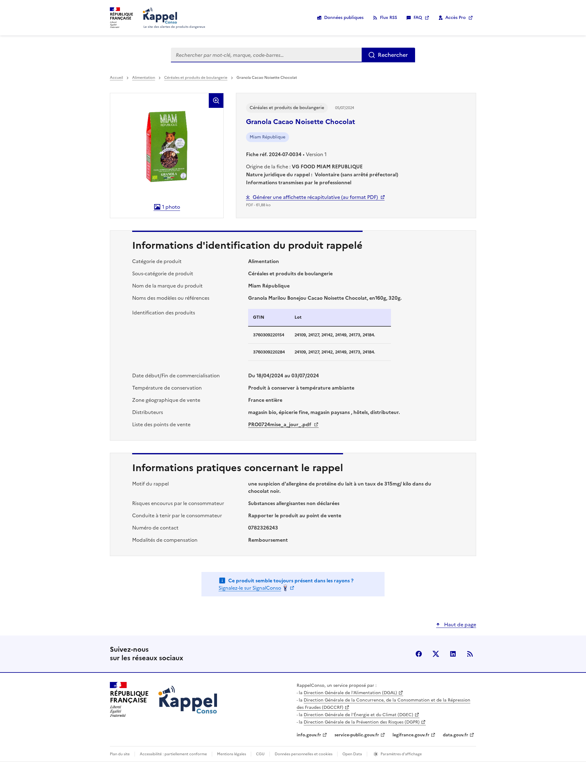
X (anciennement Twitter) (436, 654)
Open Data (352, 754)
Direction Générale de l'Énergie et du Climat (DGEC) (358, 715)
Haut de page (459, 624)
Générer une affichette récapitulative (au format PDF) (315, 197)
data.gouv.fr (455, 735)
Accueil (116, 77)
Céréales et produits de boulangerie (195, 77)
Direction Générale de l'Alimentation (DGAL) (350, 693)
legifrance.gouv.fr (410, 735)
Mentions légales (231, 754)
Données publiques (344, 17)
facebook (419, 654)
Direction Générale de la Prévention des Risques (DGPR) (362, 722)
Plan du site (120, 754)
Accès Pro (455, 17)
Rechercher (393, 55)
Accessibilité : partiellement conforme (173, 754)
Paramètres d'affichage (401, 754)
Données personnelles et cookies (303, 754)
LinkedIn (453, 654)
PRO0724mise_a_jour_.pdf (280, 424)
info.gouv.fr (309, 735)
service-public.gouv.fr (357, 735)
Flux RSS (388, 17)
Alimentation (143, 77)
